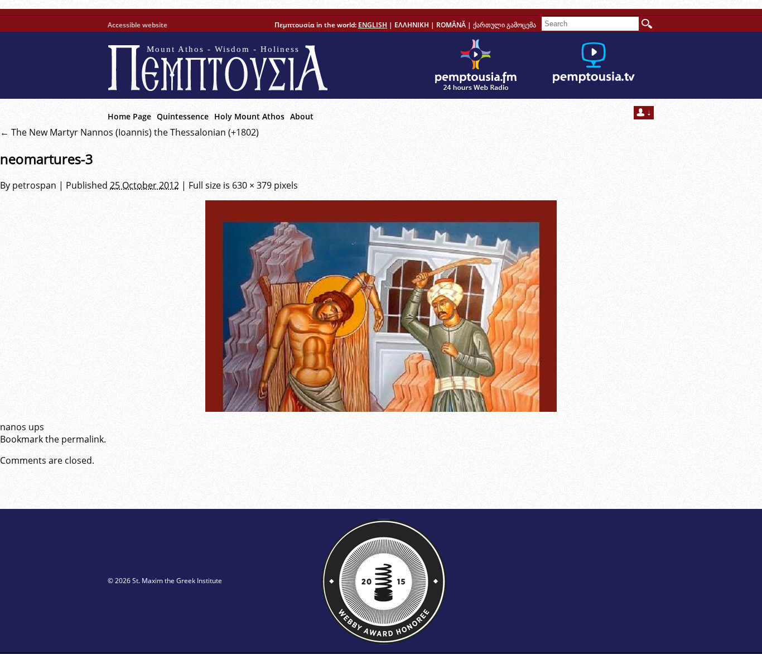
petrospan (34, 185)
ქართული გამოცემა (504, 25)
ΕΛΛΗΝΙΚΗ (411, 25)
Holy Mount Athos (249, 116)
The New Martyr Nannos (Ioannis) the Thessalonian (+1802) (129, 132)
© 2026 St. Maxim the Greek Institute (165, 580)
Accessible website (137, 25)
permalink (82, 439)
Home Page (129, 116)
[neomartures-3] (381, 306)
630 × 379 (252, 185)
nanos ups (22, 427)
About (302, 116)
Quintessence (183, 116)
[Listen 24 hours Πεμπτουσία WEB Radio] (475, 65)
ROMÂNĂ (451, 25)
